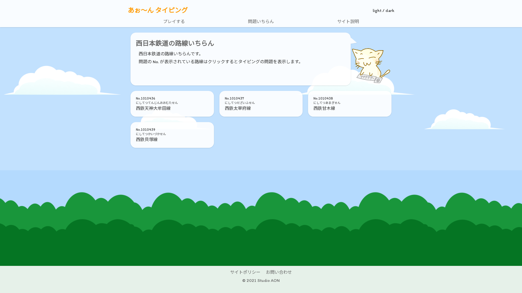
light (377, 10)
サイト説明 (348, 21)
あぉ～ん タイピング (158, 10)
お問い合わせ (279, 272)
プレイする (174, 21)
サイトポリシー (245, 272)
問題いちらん (261, 21)
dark (390, 10)
